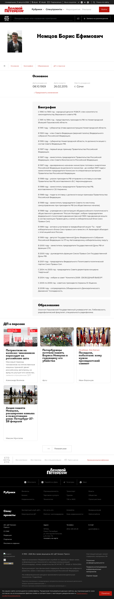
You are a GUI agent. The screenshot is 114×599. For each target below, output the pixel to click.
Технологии (48, 499)
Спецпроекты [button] (54, 9)
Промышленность (51, 491)
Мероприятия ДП (29, 514)
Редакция (8, 535)
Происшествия (95, 499)
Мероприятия (73, 9)
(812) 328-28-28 (72, 529)
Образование (43, 66)
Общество (93, 495)
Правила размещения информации (98, 460)
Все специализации (53, 460)
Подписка (8, 539)
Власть (91, 491)
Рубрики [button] (37, 9)
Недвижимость (28, 499)
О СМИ (6, 531)
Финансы (25, 491)
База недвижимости (75, 514)
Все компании (21, 460)
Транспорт (71, 491)
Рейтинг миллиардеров (53, 514)
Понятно (105, 593)
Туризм (70, 495)
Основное (15, 66)
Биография (28, 66)
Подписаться (56, 2)
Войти (104, 9)
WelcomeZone (94, 514)
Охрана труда (91, 576)
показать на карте (51, 538)
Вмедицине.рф (95, 510)
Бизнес (24, 495)
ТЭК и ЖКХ (71, 499)
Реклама (86, 9)
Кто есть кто (48, 510)
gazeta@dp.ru (94, 529)
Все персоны (36, 460)
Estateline (70, 510)
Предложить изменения (46, 93)
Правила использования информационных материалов (96, 569)
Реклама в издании (11, 543)
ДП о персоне (59, 66)
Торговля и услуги (51, 495)
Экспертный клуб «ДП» (31, 510)
